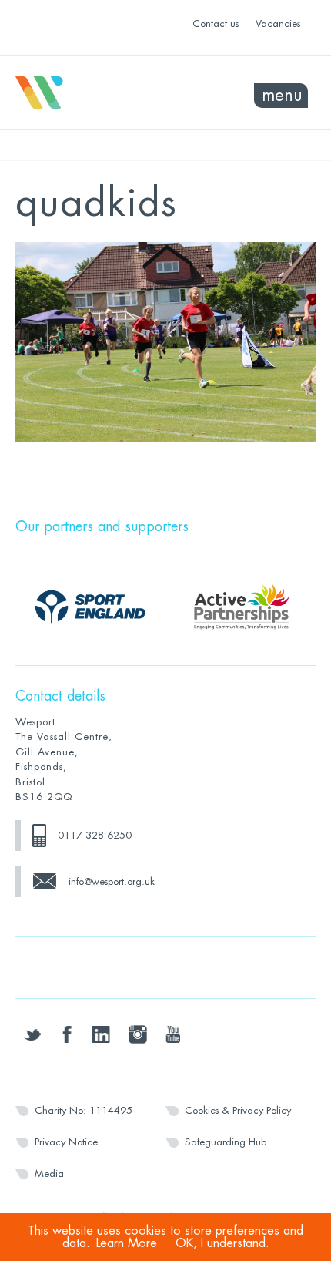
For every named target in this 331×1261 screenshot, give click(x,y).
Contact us (215, 23)
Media (49, 1174)
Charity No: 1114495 (83, 1110)
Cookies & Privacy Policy (238, 1110)
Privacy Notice (66, 1142)
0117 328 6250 (95, 835)
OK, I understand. (222, 1243)
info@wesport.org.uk (112, 881)
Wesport (90, 93)
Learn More (126, 1243)
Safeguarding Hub (225, 1142)
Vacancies (278, 23)
